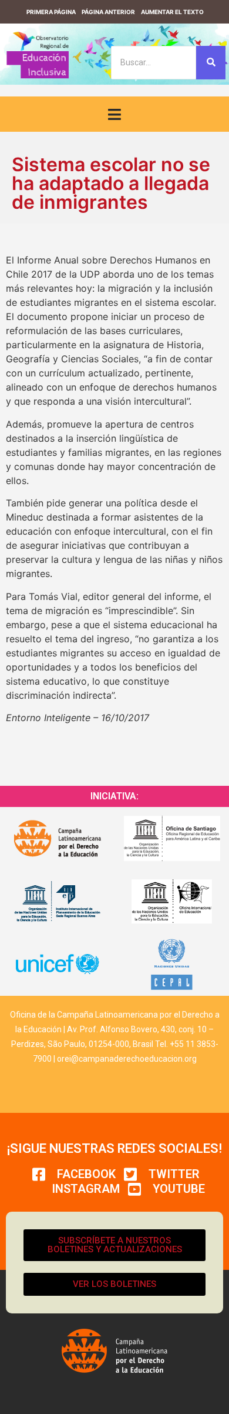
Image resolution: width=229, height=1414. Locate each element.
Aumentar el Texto (172, 11)
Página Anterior (108, 11)
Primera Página (51, 11)
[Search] (210, 62)
